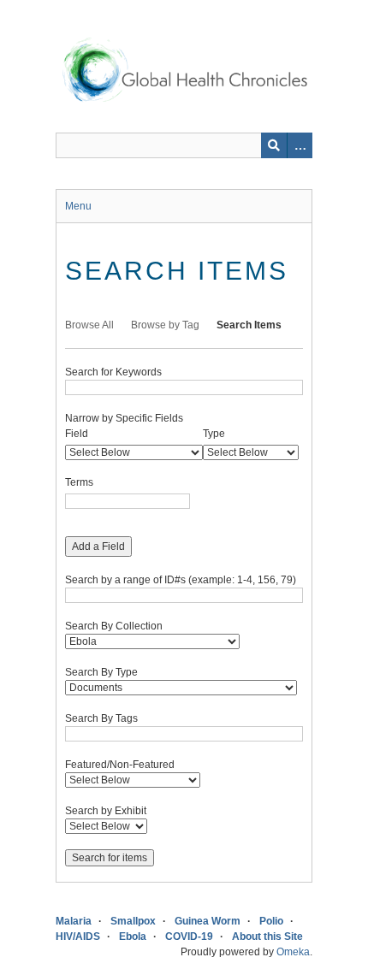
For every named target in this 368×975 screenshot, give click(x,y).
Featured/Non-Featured (120, 765)
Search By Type (101, 672)
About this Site (267, 936)
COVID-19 (189, 936)
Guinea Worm (207, 921)
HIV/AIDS (78, 936)
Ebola (132, 936)
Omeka (293, 952)
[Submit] (274, 145)
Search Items (249, 325)
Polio (271, 921)
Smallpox (133, 921)
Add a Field (98, 546)
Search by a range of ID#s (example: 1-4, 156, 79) (180, 580)
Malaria (74, 921)
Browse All (89, 325)
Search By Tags (101, 718)
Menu (78, 206)
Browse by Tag (165, 325)
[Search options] (299, 145)
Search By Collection (114, 626)
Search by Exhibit (105, 811)
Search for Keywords (113, 372)
